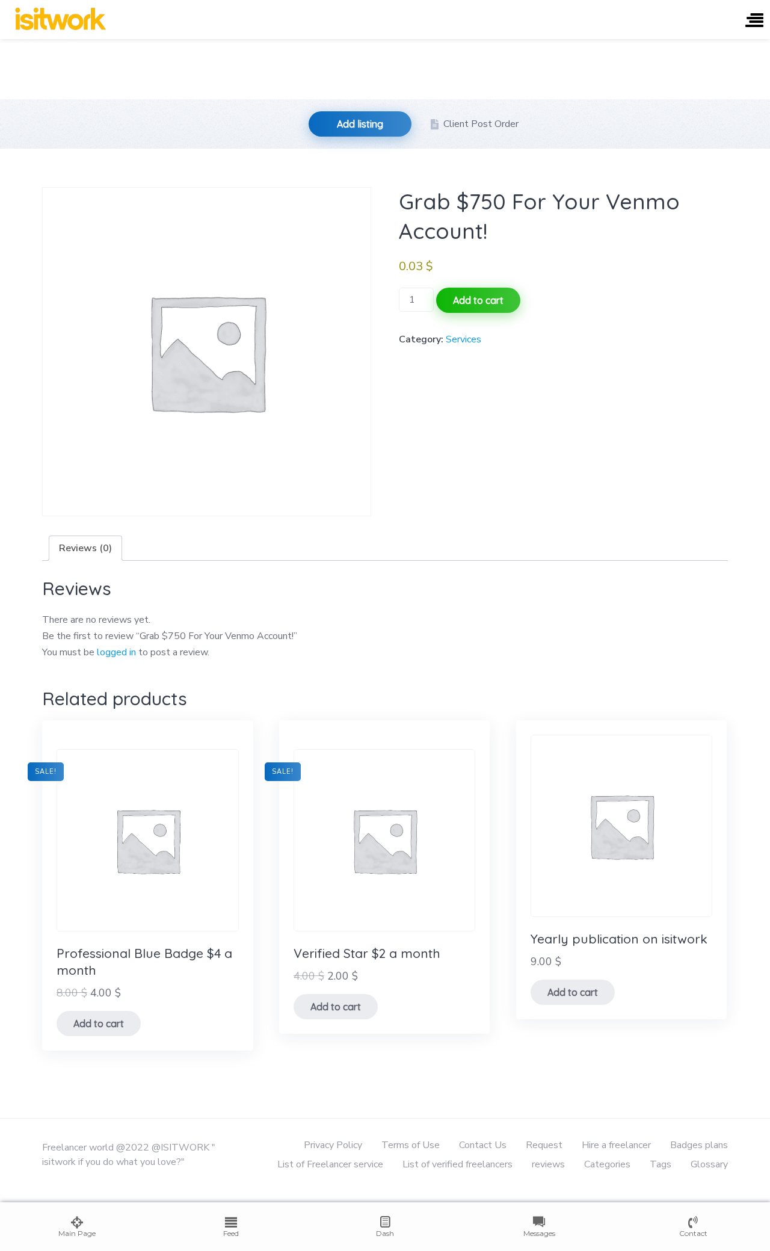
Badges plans (699, 1145)
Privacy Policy (333, 1145)
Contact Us (483, 1145)
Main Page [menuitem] (77, 1233)
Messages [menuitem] (539, 1233)
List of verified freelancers (457, 1164)
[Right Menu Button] (754, 21)
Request (544, 1145)
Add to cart (478, 300)
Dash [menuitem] (385, 1233)
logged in (116, 652)
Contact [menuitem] (693, 1233)
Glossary (709, 1164)
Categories (607, 1164)
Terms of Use (410, 1145)
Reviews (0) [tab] (85, 548)
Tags (660, 1164)
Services (463, 339)
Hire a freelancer (616, 1145)
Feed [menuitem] (231, 1233)
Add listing (360, 124)
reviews (548, 1164)
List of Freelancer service (330, 1164)
